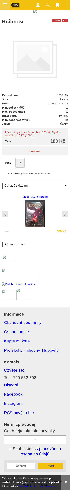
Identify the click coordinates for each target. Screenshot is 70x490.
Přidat (50, 465)
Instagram (13, 403)
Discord (11, 385)
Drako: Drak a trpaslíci (35, 197)
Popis (8, 163)
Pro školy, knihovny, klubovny (31, 350)
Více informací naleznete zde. (37, 486)
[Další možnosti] (66, 5)
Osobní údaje (16, 331)
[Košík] (57, 5)
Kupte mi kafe (17, 341)
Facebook (13, 394)
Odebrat (21, 465)
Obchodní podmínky (23, 322)
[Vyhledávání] (47, 5)
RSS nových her (19, 412)
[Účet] (38, 5)
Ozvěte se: (14, 370)
